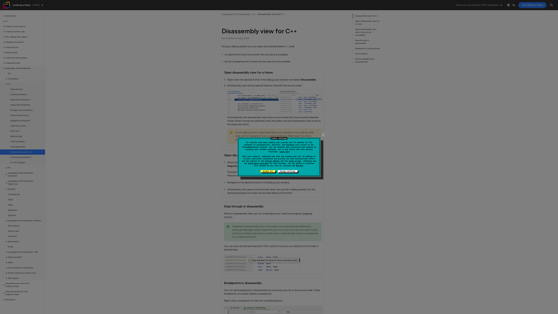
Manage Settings (287, 171)
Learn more (285, 152)
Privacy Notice (272, 161)
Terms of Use (295, 161)
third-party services (258, 163)
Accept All (268, 171)
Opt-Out (299, 166)
